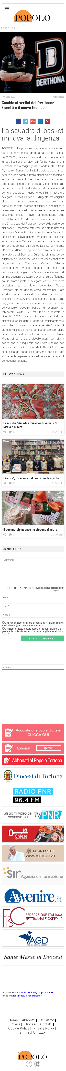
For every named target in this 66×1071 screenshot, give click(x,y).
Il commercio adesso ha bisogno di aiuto (30, 530)
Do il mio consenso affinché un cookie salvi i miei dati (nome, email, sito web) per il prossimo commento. (33, 624)
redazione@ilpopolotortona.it (27, 995)
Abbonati (28, 1020)
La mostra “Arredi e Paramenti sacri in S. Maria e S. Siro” (30, 425)
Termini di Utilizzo (31, 1032)
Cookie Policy (18, 1028)
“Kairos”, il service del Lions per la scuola (31, 478)
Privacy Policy (43, 1028)
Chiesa (15, 1024)
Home (13, 1020)
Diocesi (30, 1024)
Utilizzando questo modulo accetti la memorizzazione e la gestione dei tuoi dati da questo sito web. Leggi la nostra (32, 631)
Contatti (46, 1024)
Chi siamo (47, 1020)
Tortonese (9, 28)
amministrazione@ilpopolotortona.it (37, 992)
